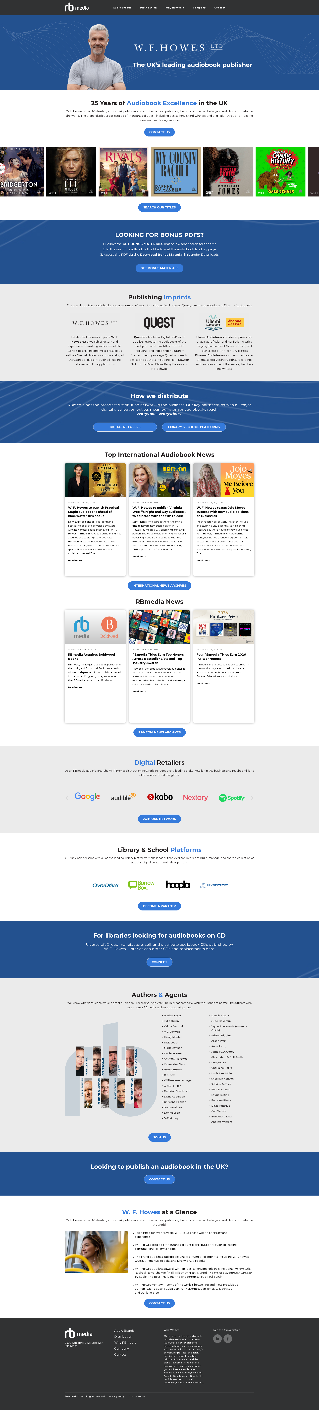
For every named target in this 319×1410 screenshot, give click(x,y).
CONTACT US (159, 132)
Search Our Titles (159, 207)
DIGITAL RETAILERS (125, 427)
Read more (75, 560)
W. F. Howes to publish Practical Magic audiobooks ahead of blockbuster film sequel (93, 512)
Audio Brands (122, 7)
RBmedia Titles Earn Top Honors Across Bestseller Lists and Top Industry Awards (158, 659)
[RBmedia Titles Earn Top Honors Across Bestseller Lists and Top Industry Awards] (159, 627)
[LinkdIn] (217, 1338)
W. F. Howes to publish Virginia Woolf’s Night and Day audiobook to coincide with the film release (159, 512)
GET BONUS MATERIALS (159, 268)
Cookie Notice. (137, 1396)
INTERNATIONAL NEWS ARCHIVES (159, 585)
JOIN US (159, 1137)
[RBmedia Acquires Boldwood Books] (95, 627)
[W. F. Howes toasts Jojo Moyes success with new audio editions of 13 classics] (223, 480)
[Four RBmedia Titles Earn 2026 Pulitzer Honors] (223, 627)
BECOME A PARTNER (159, 906)
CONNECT (159, 962)
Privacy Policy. (117, 1396)
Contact (219, 7)
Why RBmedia (174, 7)
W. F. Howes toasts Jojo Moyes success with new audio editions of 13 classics (223, 512)
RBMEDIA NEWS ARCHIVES (159, 732)
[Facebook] (227, 1338)
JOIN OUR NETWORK (159, 819)
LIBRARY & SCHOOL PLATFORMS (194, 427)
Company (199, 7)
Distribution (148, 7)
